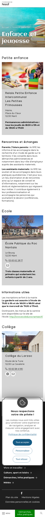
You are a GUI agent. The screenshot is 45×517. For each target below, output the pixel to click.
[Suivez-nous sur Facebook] (21, 493)
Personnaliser (22, 451)
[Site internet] (7, 374)
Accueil (5, 27)
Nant (7, 3)
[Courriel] (7, 265)
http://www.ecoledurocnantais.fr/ (26, 316)
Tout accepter (22, 442)
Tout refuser (21, 459)
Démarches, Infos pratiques (25, 513)
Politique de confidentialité (22, 434)
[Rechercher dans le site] (41, 513)
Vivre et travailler (21, 27)
